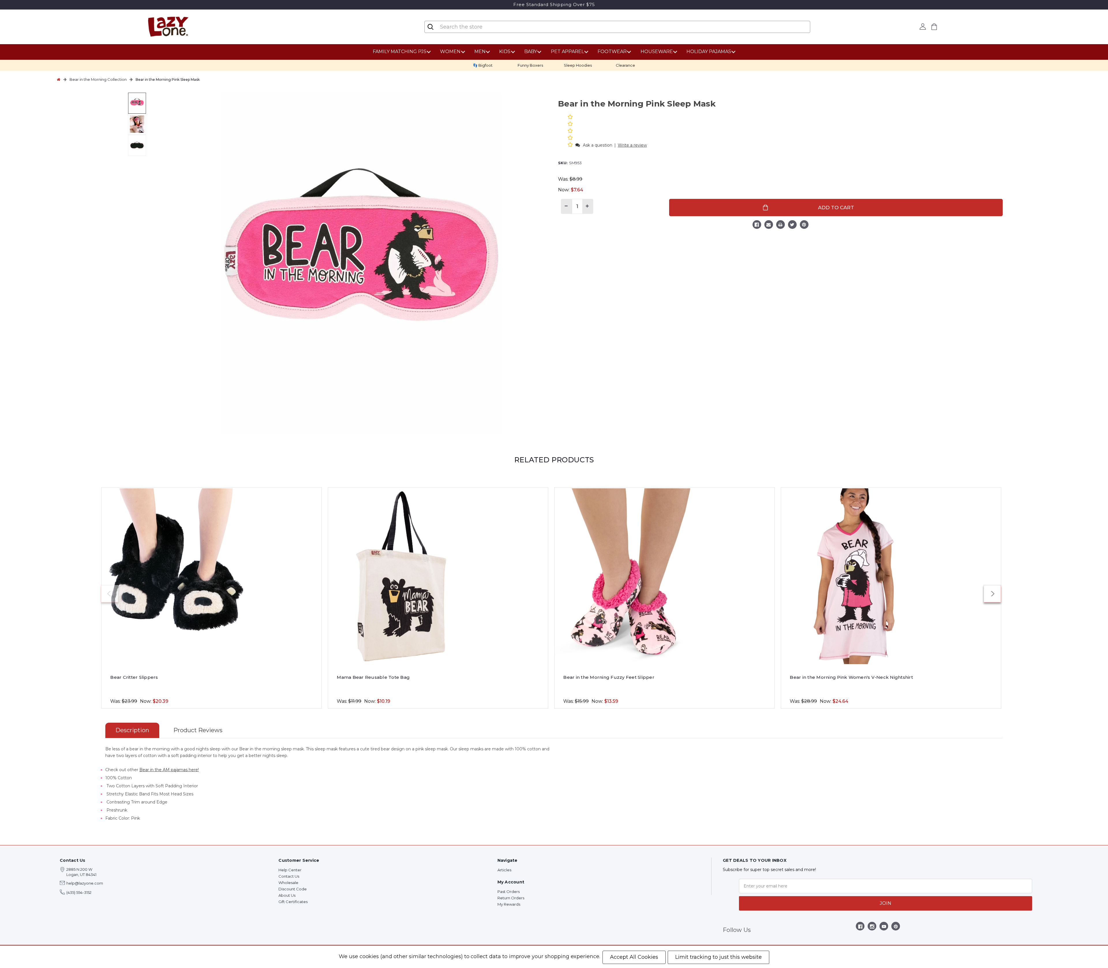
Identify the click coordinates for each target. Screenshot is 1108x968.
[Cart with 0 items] (934, 26)
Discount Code (292, 889)
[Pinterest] (804, 225)
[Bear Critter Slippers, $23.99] (211, 576)
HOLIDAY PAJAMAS (708, 51)
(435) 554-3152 (78, 892)
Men (480, 51)
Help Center (290, 870)
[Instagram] (872, 927)
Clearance (625, 65)
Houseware (657, 51)
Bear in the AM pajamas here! (169, 769)
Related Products (554, 459)
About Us (286, 895)
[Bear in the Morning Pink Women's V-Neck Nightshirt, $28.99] (891, 576)
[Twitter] (792, 225)
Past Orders (508, 891)
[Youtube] (884, 927)
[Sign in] (923, 26)
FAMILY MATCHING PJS (399, 51)
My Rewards (508, 904)
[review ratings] (570, 131)
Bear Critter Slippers (134, 677)
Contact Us (288, 876)
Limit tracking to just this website (718, 957)
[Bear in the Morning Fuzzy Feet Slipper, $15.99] (664, 576)
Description (132, 730)
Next (992, 593)
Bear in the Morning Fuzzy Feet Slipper (608, 677)
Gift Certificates (293, 901)
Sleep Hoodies (578, 65)
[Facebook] (757, 225)
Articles (504, 870)
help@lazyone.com (84, 883)
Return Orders (510, 898)
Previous (109, 593)
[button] (571, 145)
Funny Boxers (530, 65)
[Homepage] (58, 79)
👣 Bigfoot (483, 65)
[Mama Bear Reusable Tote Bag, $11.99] (438, 576)
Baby (530, 51)
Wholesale (288, 882)
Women (450, 51)
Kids (504, 51)
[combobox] (474, 27)
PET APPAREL (567, 51)
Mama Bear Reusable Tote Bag (373, 677)
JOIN (885, 903)
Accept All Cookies (634, 957)
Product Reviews (197, 730)
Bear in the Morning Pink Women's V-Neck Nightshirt (851, 677)
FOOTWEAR (612, 51)
